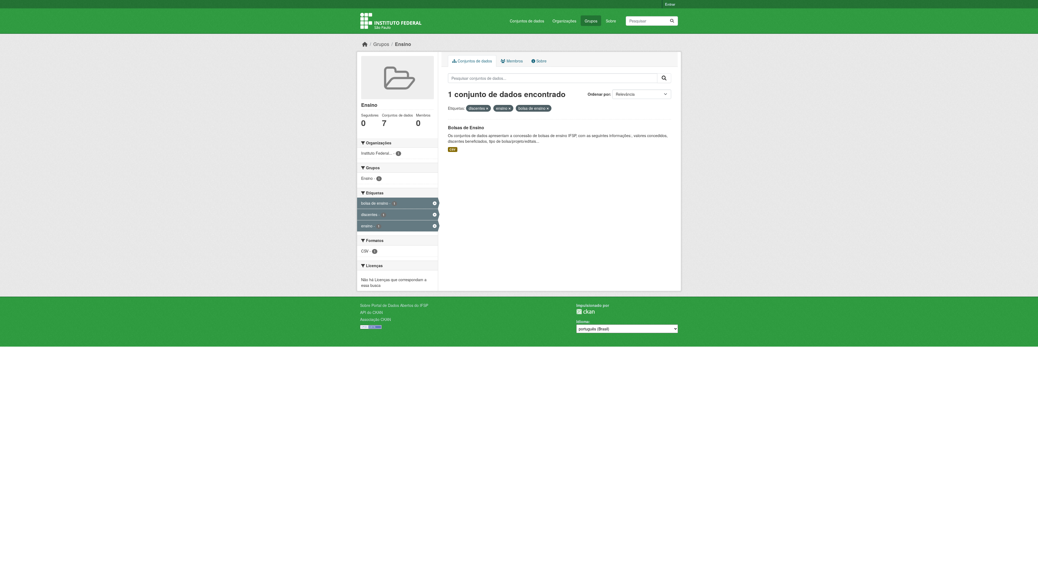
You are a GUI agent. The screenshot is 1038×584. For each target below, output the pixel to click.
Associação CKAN (375, 319)
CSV (452, 149)
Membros (514, 61)
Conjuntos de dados (527, 21)
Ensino (403, 44)
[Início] (365, 44)
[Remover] (487, 108)
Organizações (564, 21)
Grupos (591, 21)
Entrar (670, 4)
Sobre (611, 21)
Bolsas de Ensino (466, 127)
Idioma (582, 321)
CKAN (585, 311)
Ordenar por (599, 94)
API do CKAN (371, 312)
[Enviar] (672, 21)
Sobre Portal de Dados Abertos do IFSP (394, 305)
